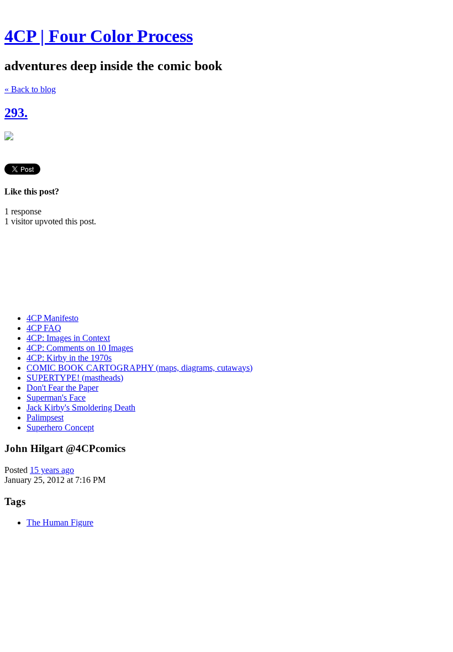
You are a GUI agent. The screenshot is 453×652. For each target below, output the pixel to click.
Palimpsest (45, 417)
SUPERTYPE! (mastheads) (75, 377)
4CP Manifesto (52, 318)
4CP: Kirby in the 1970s (69, 357)
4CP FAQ (44, 328)
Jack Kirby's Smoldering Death (81, 407)
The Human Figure (60, 522)
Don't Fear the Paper (62, 387)
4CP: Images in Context (68, 338)
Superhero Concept (60, 427)
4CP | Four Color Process (98, 36)
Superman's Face (56, 397)
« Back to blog (30, 89)
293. (16, 113)
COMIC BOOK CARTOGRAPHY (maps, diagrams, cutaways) (139, 367)
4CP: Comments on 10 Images (80, 348)
